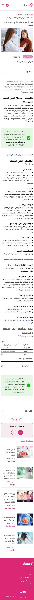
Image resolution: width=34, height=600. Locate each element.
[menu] (3, 5)
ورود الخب (12, 484)
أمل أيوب (12, 550)
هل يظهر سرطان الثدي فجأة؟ (13, 259)
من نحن (29, 574)
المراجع (29, 410)
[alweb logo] (21, 592)
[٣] (25, 164)
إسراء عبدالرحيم (10, 508)
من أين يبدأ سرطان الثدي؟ (15, 154)
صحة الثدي (27, 56)
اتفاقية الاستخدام (25, 577)
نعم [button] (20, 432)
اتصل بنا (28, 584)
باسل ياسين (11, 461)
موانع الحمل (26, 320)
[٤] (18, 271)
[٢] (25, 121)
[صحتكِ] (27, 5)
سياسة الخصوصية (25, 581)
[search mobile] (7, 5)
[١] (21, 92)
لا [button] (13, 432)
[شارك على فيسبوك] (12, 419)
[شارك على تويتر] (16, 419)
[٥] (17, 271)
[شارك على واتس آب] (20, 419)
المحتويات (28, 71)
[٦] (20, 336)
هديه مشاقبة (10, 526)
